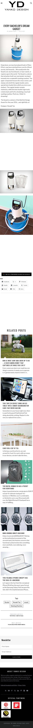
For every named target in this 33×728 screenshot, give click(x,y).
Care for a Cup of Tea (10, 448)
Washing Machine (16, 606)
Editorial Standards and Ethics (9, 685)
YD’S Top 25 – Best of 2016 (16, 614)
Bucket (7, 602)
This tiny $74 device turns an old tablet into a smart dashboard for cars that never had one (16, 405)
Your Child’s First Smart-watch (16, 623)
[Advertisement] (16, 18)
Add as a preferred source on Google (17, 274)
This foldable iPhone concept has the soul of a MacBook (15, 579)
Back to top (16, 725)
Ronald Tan (16, 602)
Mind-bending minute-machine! (13, 533)
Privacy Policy (22, 685)
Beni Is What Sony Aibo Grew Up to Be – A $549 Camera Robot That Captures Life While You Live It (16, 363)
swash (26, 602)
